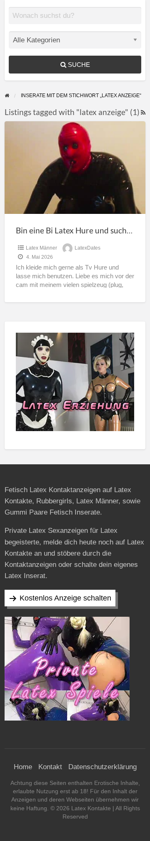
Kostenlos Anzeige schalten (65, 598)
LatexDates (87, 248)
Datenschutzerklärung (102, 767)
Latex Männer (41, 248)
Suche (78, 64)
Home (23, 767)
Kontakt (50, 767)
